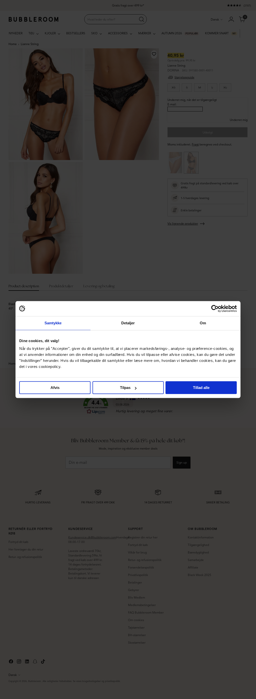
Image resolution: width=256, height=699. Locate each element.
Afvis (55, 387)
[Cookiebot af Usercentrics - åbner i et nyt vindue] (215, 308)
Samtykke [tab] (53, 323)
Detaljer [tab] (128, 323)
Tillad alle (201, 387)
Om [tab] (203, 323)
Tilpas (125, 387)
